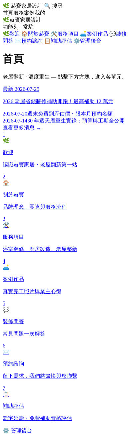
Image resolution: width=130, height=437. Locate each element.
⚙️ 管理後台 (17, 430)
